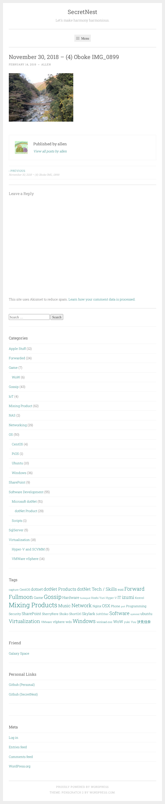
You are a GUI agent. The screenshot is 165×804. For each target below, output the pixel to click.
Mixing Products (33, 605)
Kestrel (139, 598)
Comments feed (21, 756)
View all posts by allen (50, 151)
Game (13, 367)
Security (15, 614)
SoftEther (102, 614)
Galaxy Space (19, 653)
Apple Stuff (17, 348)
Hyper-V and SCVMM (28, 549)
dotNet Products (60, 589)
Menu (84, 38)
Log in (13, 737)
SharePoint (17, 482)
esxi (121, 589)
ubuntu (146, 613)
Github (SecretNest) (23, 694)
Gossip (14, 386)
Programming (136, 606)
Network (82, 605)
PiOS (15, 453)
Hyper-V (111, 598)
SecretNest (82, 11)
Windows (19, 473)
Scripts (17, 520)
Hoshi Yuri (98, 598)
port (123, 606)
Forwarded (17, 358)
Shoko (63, 614)
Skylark (88, 613)
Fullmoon (21, 596)
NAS (12, 415)
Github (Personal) (22, 684)
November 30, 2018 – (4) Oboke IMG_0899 (34, 172)
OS (11, 434)
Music (64, 605)
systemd (134, 614)
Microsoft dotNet (24, 501)
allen (46, 64)
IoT (11, 396)
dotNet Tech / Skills (97, 589)
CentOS (17, 444)
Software (119, 613)
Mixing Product (20, 406)
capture (14, 590)
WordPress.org (19, 766)
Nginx (97, 606)
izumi (128, 597)
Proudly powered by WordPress (82, 787)
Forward (134, 588)
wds (69, 622)
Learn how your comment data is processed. (102, 299)
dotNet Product (26, 511)
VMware (46, 622)
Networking (18, 425)
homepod (85, 598)
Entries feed (18, 747)
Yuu (133, 622)
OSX (106, 605)
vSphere (59, 622)
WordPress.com (102, 792)
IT (119, 597)
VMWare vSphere (25, 558)
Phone (115, 606)
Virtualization (19, 540)
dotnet (37, 589)
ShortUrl (75, 614)
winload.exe (104, 622)
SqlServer (16, 530)
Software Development (26, 492)
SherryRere (50, 614)
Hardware (70, 597)
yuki (127, 622)
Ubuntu (17, 463)
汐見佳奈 (144, 621)
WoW (16, 377)
